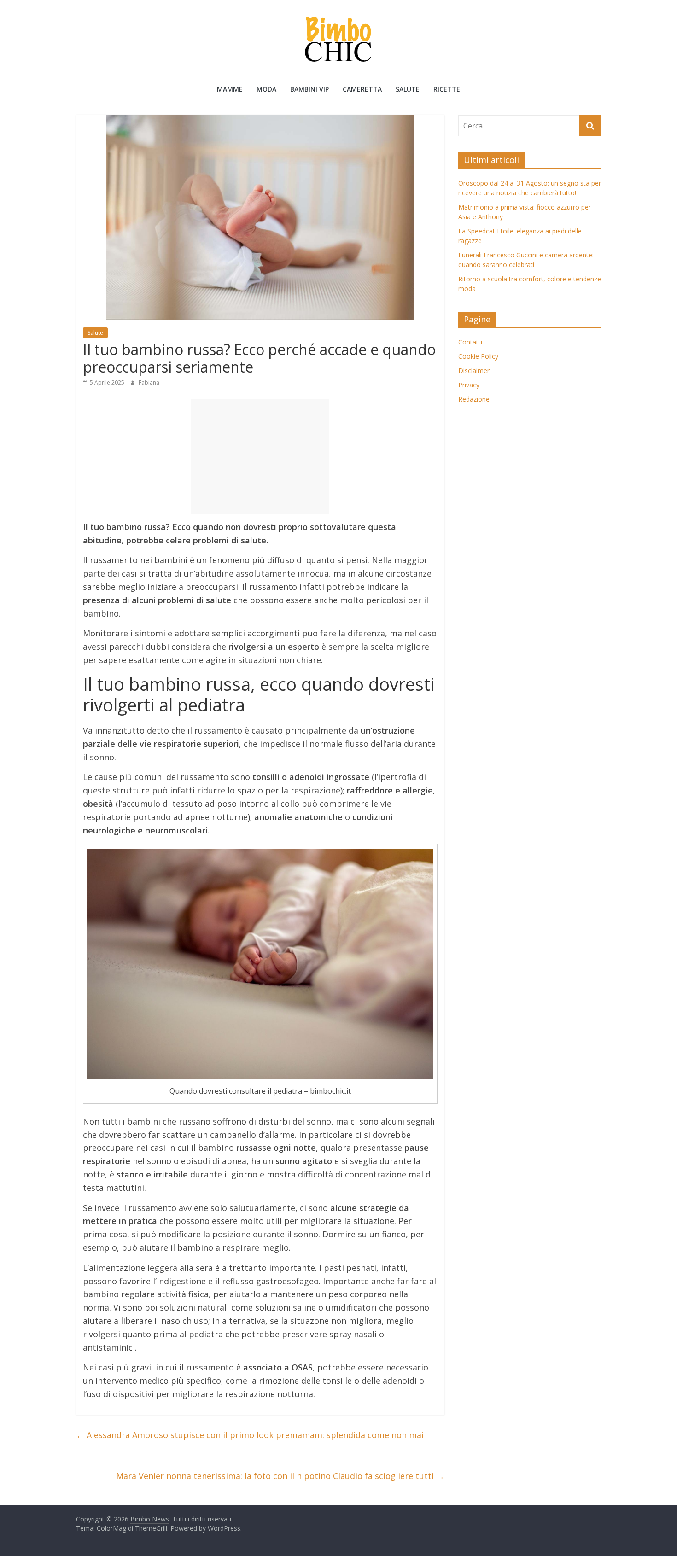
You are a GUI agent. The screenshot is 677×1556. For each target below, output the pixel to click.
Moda (266, 89)
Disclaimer (474, 370)
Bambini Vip (309, 89)
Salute (408, 89)
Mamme (230, 89)
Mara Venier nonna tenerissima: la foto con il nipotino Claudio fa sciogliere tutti (280, 1475)
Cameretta (362, 89)
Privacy (468, 384)
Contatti (470, 342)
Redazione (474, 399)
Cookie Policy (478, 356)
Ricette (446, 89)
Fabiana (149, 382)
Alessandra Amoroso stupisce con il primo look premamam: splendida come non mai (250, 1434)
